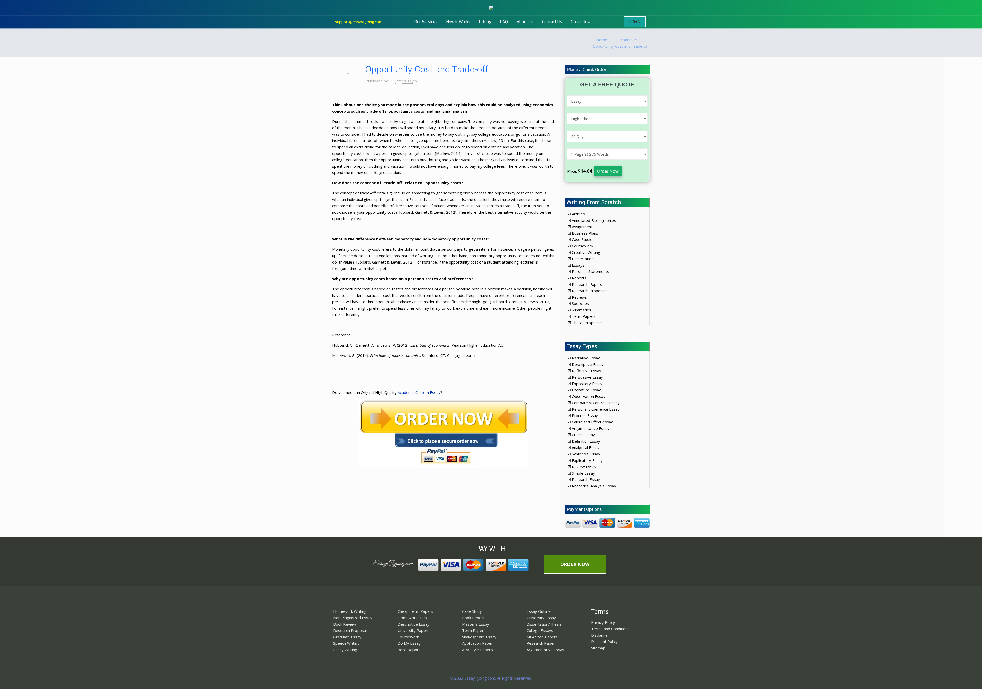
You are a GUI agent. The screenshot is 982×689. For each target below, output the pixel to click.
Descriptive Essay (413, 624)
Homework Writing (349, 611)
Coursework (408, 636)
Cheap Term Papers (415, 611)
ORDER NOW (574, 564)
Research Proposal (350, 630)
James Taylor (406, 80)
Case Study (472, 611)
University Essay (541, 617)
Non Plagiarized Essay (352, 617)
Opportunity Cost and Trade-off (621, 46)
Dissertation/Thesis (544, 624)
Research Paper (541, 643)
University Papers (413, 630)
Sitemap (598, 647)
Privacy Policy (603, 622)
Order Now (608, 171)
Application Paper (477, 643)
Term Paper (473, 630)
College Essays (540, 630)
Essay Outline (539, 611)
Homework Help (412, 617)
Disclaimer (600, 635)
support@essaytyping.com (358, 21)
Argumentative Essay (545, 649)
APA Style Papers (477, 649)
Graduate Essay (347, 636)
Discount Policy (604, 641)
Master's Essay (475, 624)
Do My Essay (409, 643)
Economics (628, 39)
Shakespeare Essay (479, 636)
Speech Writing (346, 643)
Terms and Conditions (610, 628)
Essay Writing (345, 649)
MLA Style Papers (542, 636)
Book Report (409, 649)
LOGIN (634, 22)
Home (601, 39)
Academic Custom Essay (419, 392)
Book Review (344, 624)
